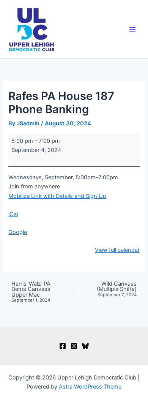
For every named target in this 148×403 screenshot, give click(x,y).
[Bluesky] (85, 346)
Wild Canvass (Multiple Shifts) (117, 289)
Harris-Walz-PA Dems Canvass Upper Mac (30, 292)
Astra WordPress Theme (90, 386)
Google (17, 232)
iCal (13, 214)
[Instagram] (74, 346)
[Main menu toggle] (132, 29)
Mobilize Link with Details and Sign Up (57, 196)
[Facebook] (62, 346)
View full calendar (117, 250)
